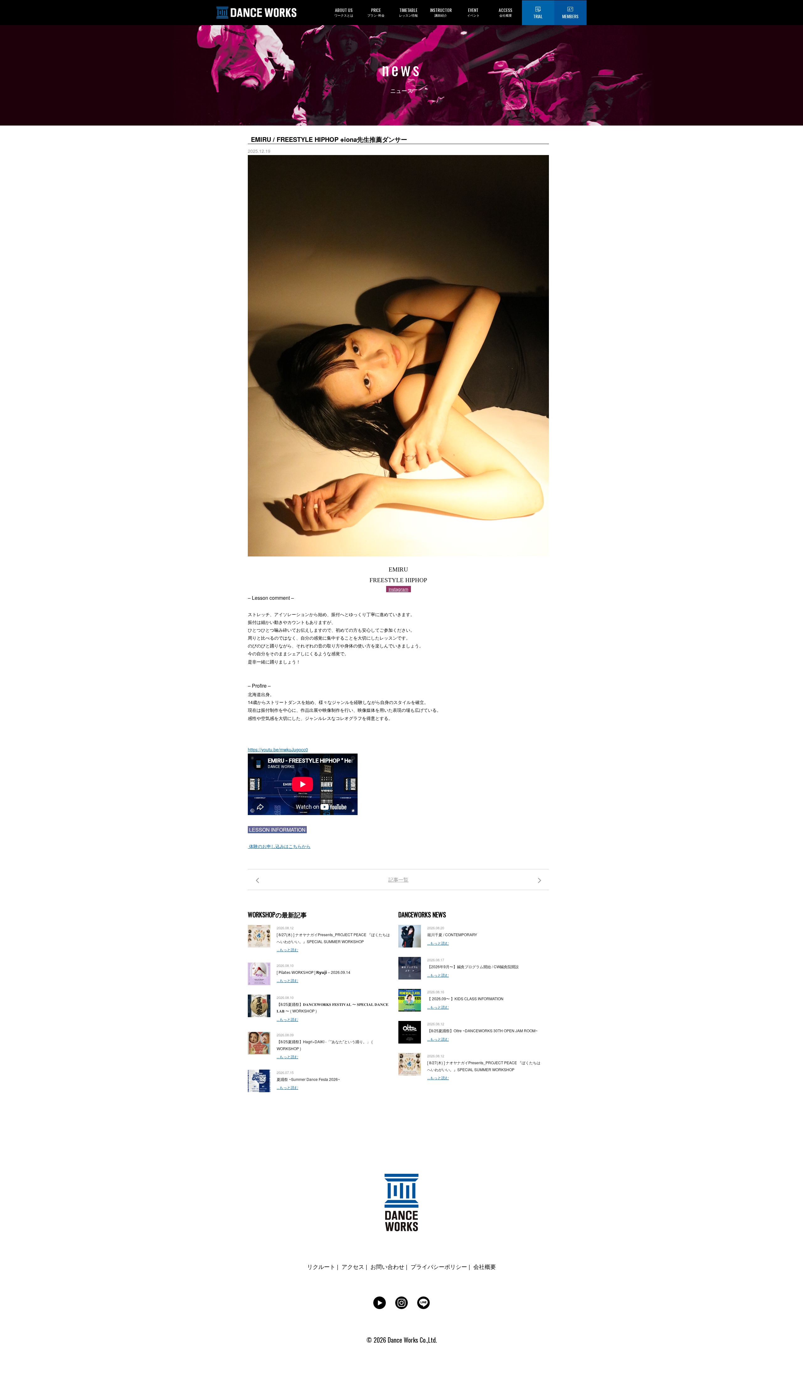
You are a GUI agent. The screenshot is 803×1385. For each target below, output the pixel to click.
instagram (398, 589)
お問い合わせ (387, 1266)
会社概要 (484, 1266)
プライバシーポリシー (439, 1266)
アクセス (353, 1266)
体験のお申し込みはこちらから (279, 846)
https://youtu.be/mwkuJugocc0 (278, 749)
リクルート (321, 1266)
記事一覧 (398, 879)
